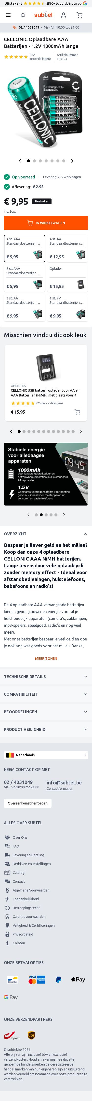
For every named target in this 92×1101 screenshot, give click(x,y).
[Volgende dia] (81, 431)
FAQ (16, 846)
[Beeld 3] (40, 161)
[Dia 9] (58, 431)
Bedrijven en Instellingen (32, 864)
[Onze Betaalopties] (13, 980)
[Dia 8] (53, 431)
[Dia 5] (38, 431)
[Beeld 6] (58, 161)
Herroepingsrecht (26, 908)
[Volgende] (72, 160)
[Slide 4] (51, 514)
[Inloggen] (63, 15)
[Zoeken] (23, 15)
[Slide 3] (46, 514)
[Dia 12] (73, 431)
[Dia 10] (63, 431)
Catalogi (19, 873)
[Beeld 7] (64, 161)
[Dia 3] (28, 431)
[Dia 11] (68, 431)
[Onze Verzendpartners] (12, 1035)
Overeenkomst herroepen (28, 803)
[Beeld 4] (46, 161)
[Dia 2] (24, 431)
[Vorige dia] (11, 431)
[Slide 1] (36, 514)
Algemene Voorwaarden (31, 890)
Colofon (19, 943)
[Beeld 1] (28, 161)
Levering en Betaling (28, 855)
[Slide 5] (55, 514)
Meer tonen (46, 659)
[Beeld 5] (52, 161)
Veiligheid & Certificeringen (34, 925)
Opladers (18, 385)
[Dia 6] (43, 431)
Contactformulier (60, 789)
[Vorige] (20, 160)
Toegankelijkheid (26, 899)
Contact (19, 881)
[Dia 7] (48, 431)
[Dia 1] (19, 431)
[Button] (28, 514)
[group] (16, 56)
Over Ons (20, 837)
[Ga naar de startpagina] (43, 14)
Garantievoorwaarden (29, 917)
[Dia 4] (33, 431)
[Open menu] (10, 15)
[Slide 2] (41, 514)
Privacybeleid (23, 934)
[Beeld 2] (34, 161)
